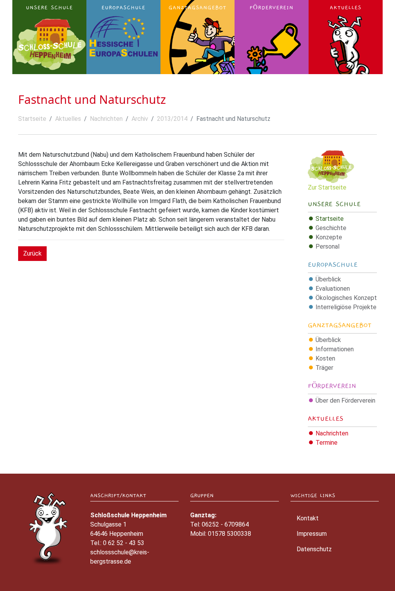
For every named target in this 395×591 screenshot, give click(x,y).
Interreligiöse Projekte (346, 307)
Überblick (328, 279)
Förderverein (332, 386)
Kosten (325, 358)
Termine (327, 442)
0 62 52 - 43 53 (123, 543)
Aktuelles (68, 118)
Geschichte (331, 228)
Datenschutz (314, 549)
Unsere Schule (334, 204)
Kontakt (308, 518)
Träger (324, 367)
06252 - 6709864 (225, 524)
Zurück (32, 253)
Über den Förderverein (345, 400)
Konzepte (329, 237)
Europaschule (333, 265)
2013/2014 (172, 118)
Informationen (335, 349)
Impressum (312, 533)
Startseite (32, 118)
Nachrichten (106, 118)
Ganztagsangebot (339, 325)
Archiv (140, 118)
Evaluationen (333, 288)
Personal (327, 246)
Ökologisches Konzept (346, 297)
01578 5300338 (229, 533)
